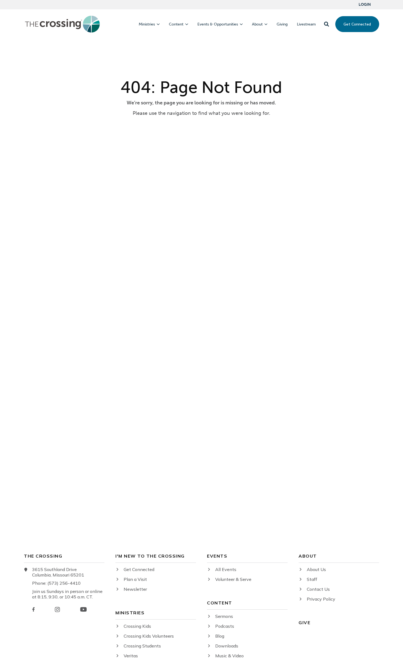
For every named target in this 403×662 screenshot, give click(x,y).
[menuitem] (364, 4)
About (257, 24)
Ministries (147, 24)
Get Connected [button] (357, 24)
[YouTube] (83, 609)
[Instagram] (57, 609)
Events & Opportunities (217, 24)
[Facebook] (33, 609)
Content (176, 24)
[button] (326, 24)
